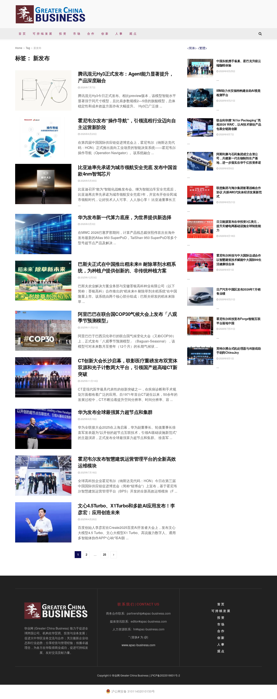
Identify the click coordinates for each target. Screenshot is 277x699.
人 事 (118, 33)
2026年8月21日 (226, 100)
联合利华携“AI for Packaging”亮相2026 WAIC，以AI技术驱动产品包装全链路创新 (238, 124)
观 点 (133, 33)
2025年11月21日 (89, 327)
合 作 (90, 33)
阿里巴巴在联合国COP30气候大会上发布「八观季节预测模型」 (127, 317)
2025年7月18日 (88, 472)
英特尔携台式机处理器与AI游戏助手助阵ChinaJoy (238, 350)
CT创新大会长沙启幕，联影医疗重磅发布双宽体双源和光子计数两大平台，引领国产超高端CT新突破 (127, 367)
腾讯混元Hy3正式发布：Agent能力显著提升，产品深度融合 (126, 77)
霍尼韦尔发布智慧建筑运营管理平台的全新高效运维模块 (127, 462)
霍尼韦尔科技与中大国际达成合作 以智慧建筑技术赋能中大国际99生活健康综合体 (238, 259)
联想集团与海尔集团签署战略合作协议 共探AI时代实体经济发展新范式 (239, 192)
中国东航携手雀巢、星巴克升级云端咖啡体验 (238, 63)
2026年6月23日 (88, 134)
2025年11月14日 (89, 381)
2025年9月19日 (88, 419)
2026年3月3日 (87, 224)
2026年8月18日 (226, 235)
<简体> (192, 48)
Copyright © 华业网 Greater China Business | (123, 675)
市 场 (76, 33)
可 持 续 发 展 (42, 33)
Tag (28, 48)
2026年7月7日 (87, 87)
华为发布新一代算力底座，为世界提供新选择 (124, 217)
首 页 (22, 33)
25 (104, 554)
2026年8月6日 (226, 168)
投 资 (62, 33)
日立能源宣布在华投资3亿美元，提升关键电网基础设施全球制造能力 (238, 225)
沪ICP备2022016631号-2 (165, 675)
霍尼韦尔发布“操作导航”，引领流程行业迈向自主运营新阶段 (127, 124)
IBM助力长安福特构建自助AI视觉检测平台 (238, 92)
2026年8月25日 (226, 71)
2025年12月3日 (88, 277)
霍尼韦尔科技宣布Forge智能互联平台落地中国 (238, 320)
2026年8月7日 (226, 134)
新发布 (37, 48)
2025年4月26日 (88, 519)
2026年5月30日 (88, 180)
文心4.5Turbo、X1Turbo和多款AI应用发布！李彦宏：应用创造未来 (126, 509)
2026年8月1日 (226, 269)
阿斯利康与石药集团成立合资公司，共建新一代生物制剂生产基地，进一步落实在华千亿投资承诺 (238, 158)
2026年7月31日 (226, 328)
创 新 (104, 33)
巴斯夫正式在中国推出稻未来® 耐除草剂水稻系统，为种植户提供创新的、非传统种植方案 (127, 267)
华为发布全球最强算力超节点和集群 (115, 411)
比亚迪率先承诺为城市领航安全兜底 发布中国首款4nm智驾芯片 (127, 170)
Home (18, 48)
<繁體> (202, 48)
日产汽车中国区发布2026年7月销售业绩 (238, 291)
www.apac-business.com (138, 645)
